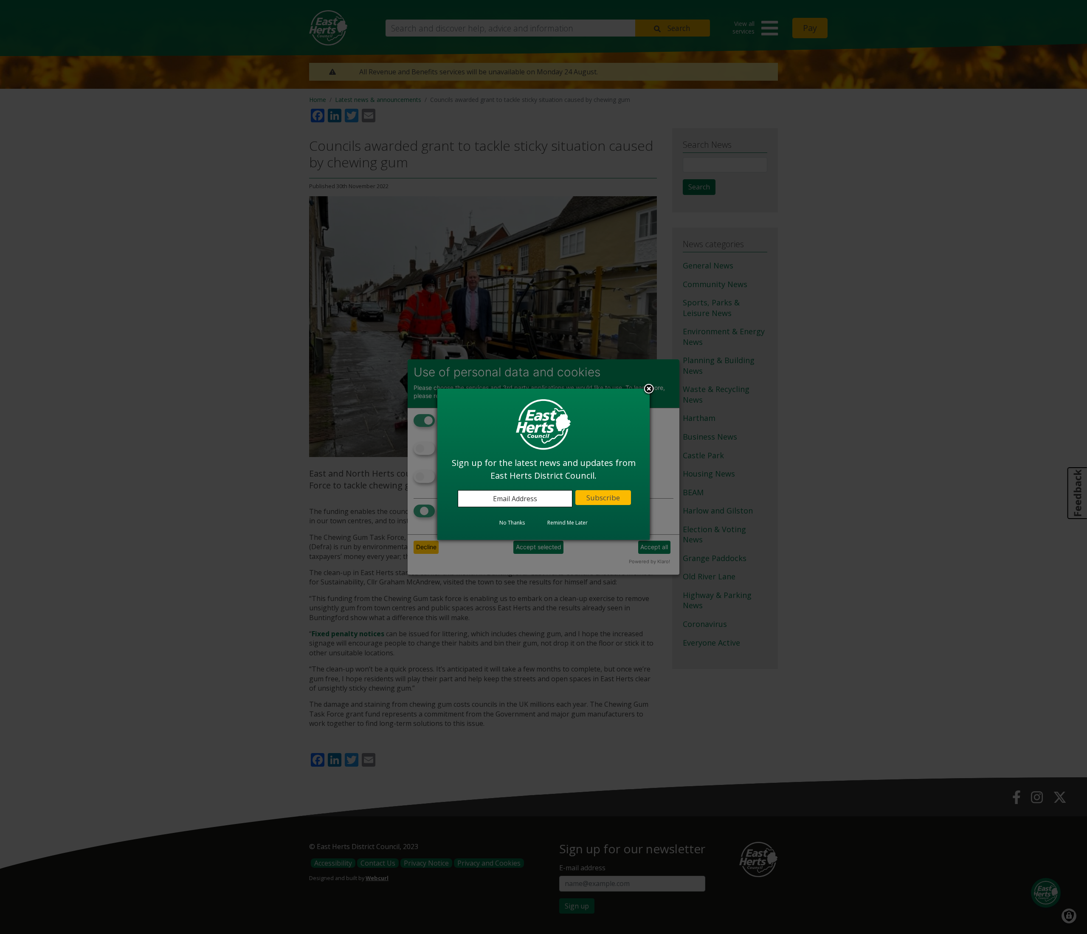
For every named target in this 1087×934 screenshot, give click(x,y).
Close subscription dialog (648, 390)
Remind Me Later (567, 523)
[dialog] (543, 464)
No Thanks (512, 523)
